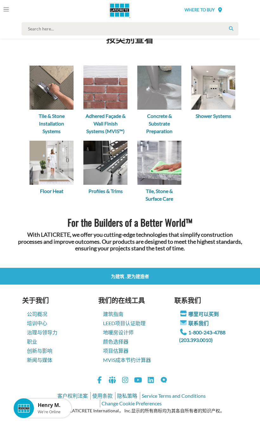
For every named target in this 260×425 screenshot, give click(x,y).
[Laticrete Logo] (117, 10)
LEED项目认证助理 (124, 323)
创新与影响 (39, 351)
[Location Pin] (220, 10)
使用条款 (102, 396)
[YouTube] (138, 380)
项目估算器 (115, 351)
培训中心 (37, 323)
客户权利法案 (72, 396)
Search (231, 28)
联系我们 (198, 323)
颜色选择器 (115, 341)
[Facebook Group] (112, 380)
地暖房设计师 (118, 332)
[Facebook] (99, 380)
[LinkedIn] (150, 380)
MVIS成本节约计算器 (127, 360)
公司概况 (37, 314)
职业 (32, 341)
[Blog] (163, 380)
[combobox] (131, 28)
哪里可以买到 (203, 314)
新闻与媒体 (39, 360)
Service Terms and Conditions (174, 396)
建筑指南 (113, 314)
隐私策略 (127, 396)
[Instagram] (125, 380)
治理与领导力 (42, 332)
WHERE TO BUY (200, 9)
